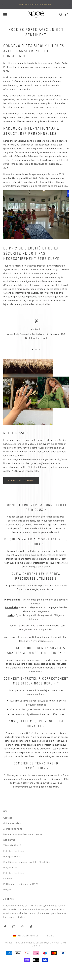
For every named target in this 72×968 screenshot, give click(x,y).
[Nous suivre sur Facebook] (5, 926)
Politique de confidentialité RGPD (21, 884)
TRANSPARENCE (12, 845)
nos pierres (9, 839)
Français (51, 936)
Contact (7, 817)
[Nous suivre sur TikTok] (31, 926)
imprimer (8, 878)
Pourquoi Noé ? (11, 856)
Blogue (7, 889)
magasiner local (11, 867)
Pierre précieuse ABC (41, 640)
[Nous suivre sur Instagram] (13, 926)
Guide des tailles (12, 823)
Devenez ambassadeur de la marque (22, 834)
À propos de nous (21, 480)
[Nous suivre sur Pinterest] (22, 926)
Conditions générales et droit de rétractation (26, 861)
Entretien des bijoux (13, 850)
